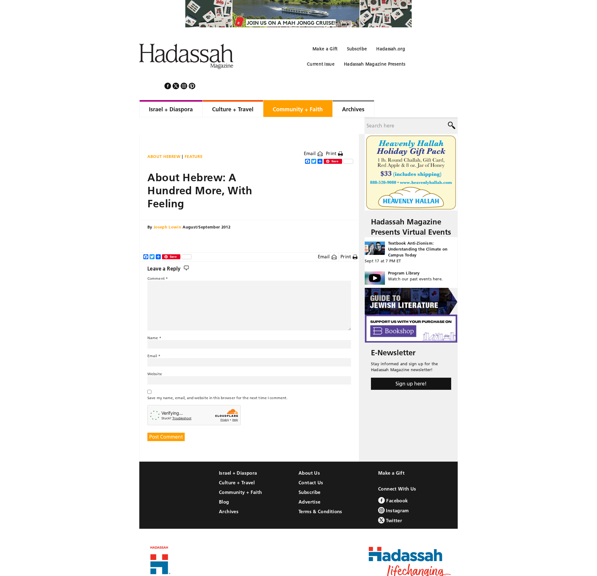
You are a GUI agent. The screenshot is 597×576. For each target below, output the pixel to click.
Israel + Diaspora (238, 456)
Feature (194, 139)
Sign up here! (411, 367)
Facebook (396, 484)
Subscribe (309, 475)
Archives (228, 495)
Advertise (309, 485)
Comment (157, 261)
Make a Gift (391, 456)
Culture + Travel (237, 466)
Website (154, 357)
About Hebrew (164, 139)
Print (332, 137)
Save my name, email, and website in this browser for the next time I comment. (217, 381)
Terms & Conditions (320, 495)
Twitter (393, 504)
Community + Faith (240, 475)
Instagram (397, 494)
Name (154, 321)
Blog (224, 485)
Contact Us (310, 466)
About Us (309, 456)
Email (310, 137)
